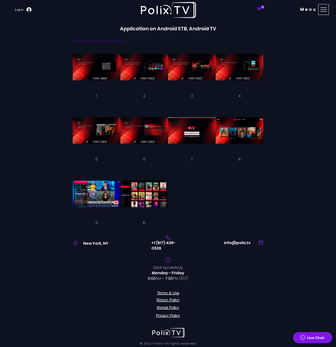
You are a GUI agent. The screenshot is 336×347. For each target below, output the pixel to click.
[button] (315, 9)
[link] (260, 7)
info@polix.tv (237, 242)
